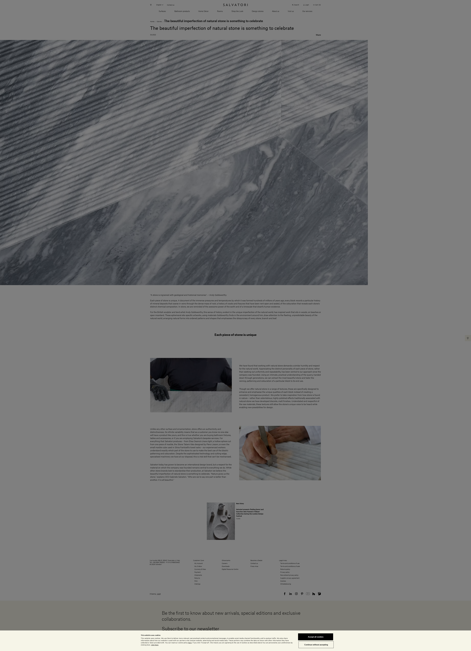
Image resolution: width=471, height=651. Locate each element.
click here (154, 645)
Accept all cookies (315, 637)
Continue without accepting (316, 645)
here (190, 642)
